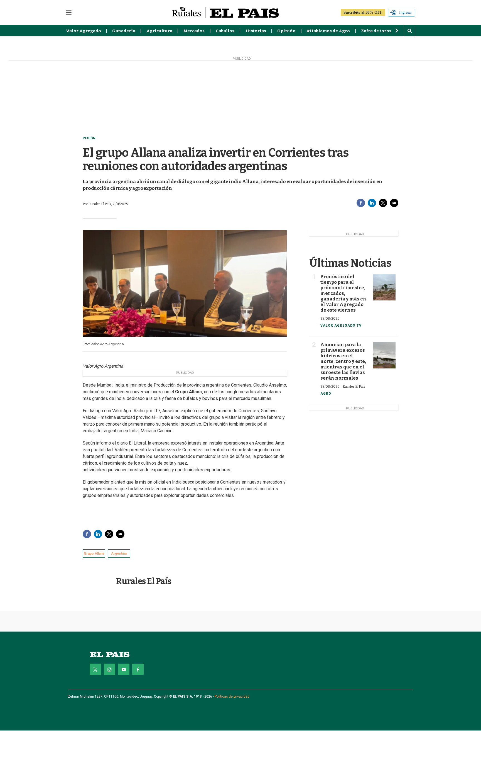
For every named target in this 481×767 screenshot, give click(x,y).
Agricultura (159, 30)
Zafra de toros (376, 30)
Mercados (194, 30)
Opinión (286, 30)
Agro (325, 393)
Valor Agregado (83, 30)
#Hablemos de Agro (328, 30)
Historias (256, 30)
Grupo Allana (94, 553)
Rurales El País (143, 581)
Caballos (225, 30)
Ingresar (405, 12)
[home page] (109, 654)
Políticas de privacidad (232, 696)
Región (89, 138)
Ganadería (123, 30)
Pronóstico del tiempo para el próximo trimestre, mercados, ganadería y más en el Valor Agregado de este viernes (343, 293)
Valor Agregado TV (341, 325)
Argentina (119, 553)
